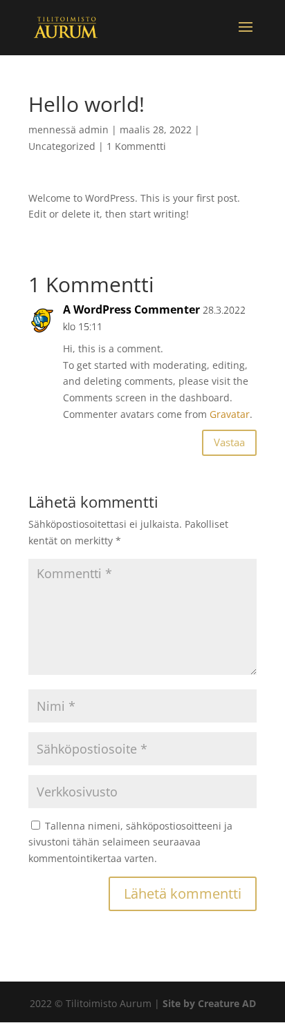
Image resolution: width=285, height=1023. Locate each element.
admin (94, 129)
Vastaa (229, 442)
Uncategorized (61, 146)
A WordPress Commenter (131, 309)
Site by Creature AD (209, 1003)
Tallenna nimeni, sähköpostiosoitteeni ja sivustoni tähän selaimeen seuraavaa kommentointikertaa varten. (130, 842)
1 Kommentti (136, 146)
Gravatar (230, 414)
